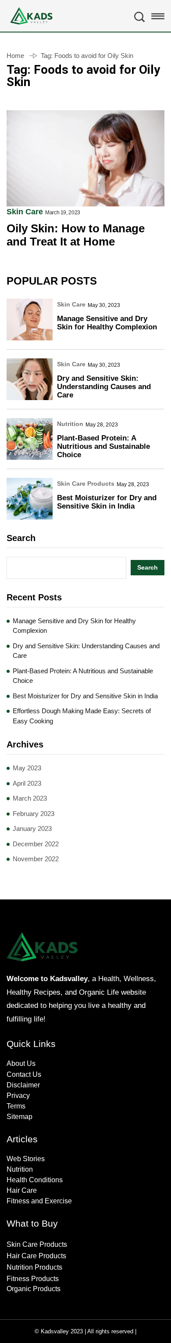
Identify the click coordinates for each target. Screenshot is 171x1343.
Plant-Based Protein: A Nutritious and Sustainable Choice (103, 446)
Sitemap (19, 1116)
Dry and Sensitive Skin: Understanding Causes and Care (104, 386)
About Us (21, 1063)
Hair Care (22, 1190)
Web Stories (26, 1158)
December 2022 (36, 844)
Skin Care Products (85, 483)
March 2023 (30, 798)
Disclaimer (23, 1085)
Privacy (18, 1095)
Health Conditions (35, 1180)
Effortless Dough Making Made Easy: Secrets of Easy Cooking (82, 716)
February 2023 (33, 813)
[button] (157, 18)
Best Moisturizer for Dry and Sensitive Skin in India (107, 502)
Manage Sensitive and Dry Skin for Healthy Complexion (107, 322)
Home (15, 55)
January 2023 (32, 828)
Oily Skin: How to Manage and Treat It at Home (76, 235)
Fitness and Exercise (39, 1201)
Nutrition (70, 424)
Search (21, 538)
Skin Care (25, 211)
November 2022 (36, 859)
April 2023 (27, 783)
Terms (16, 1106)
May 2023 (27, 768)
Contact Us (24, 1074)
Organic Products (34, 1288)
